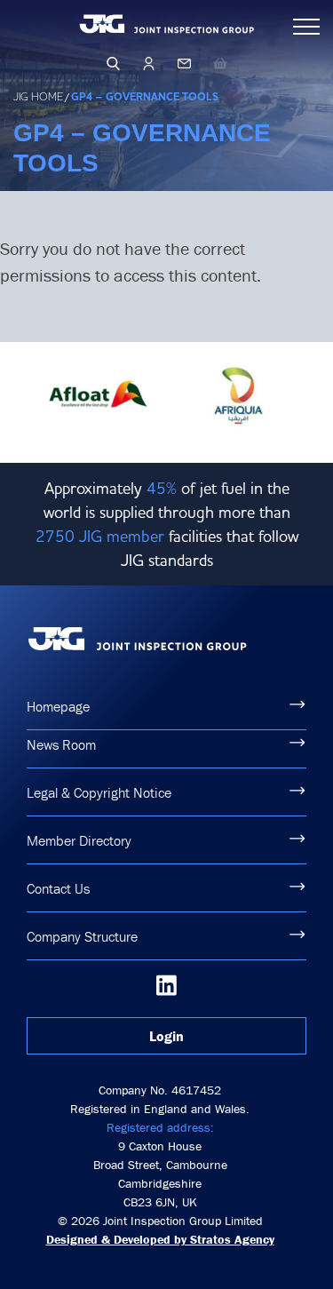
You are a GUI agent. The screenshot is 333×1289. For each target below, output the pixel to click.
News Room (61, 744)
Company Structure (82, 936)
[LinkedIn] (166, 985)
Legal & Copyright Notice (99, 792)
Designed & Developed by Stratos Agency (160, 1239)
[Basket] (220, 63)
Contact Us (58, 888)
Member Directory (79, 840)
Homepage (58, 706)
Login (166, 1036)
